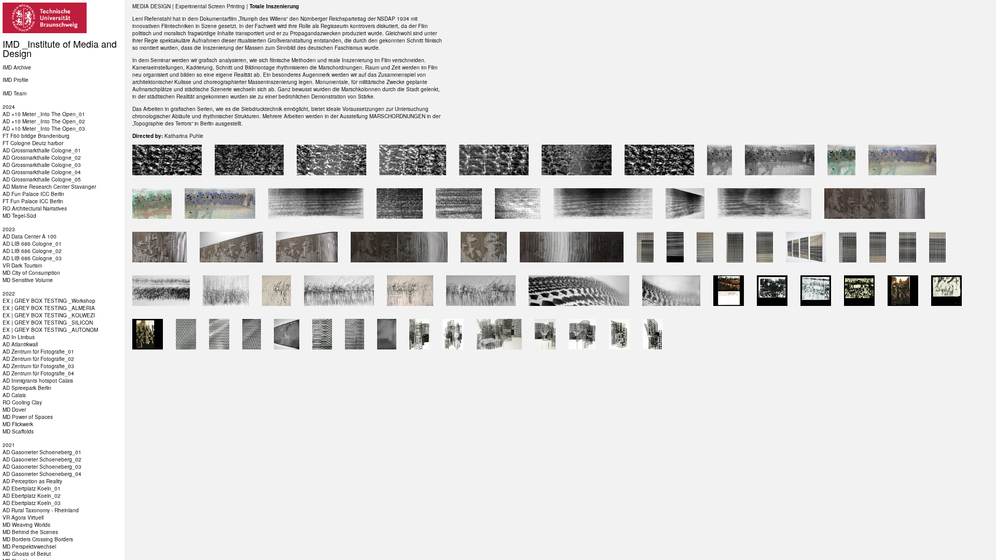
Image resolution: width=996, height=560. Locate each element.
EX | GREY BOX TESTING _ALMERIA (49, 308)
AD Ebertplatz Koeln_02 (32, 495)
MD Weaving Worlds (26, 524)
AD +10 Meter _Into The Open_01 (44, 114)
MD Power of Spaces (28, 417)
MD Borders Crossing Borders (38, 539)
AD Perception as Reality (32, 481)
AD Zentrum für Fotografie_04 (38, 373)
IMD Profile (16, 79)
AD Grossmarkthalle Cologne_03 (42, 165)
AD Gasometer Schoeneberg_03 (42, 466)
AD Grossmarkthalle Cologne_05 (42, 179)
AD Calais (14, 395)
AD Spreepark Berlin (27, 387)
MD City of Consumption (31, 272)
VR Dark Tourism (22, 265)
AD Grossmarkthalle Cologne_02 (42, 157)
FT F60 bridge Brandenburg (36, 135)
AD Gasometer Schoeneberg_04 (42, 474)
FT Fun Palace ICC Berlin (33, 201)
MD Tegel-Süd (19, 215)
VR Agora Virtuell (23, 517)
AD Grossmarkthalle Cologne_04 (42, 172)
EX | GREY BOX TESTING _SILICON (48, 322)
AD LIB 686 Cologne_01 (32, 243)
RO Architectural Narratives (35, 208)
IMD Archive (17, 67)
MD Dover (14, 409)
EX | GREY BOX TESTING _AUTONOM (50, 329)
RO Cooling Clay (22, 402)
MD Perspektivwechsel (29, 546)
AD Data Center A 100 (30, 236)
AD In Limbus (19, 337)
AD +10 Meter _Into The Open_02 (44, 121)
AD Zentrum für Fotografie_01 (38, 351)
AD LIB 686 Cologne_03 (32, 258)
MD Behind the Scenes (30, 532)
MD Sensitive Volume (28, 280)
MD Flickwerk (18, 424)
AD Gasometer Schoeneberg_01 (42, 452)
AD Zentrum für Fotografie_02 (38, 358)
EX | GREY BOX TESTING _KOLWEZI (49, 315)
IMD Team (14, 93)
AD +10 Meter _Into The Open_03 (44, 128)
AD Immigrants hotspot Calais (38, 380)
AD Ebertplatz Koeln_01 (32, 488)
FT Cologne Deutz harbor (33, 143)
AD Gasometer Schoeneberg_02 (42, 459)
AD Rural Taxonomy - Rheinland (41, 510)
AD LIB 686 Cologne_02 (32, 251)
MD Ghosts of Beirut (27, 553)
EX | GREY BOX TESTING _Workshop (49, 300)
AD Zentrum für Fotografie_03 (38, 366)
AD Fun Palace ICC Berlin (33, 194)
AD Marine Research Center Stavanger (49, 186)
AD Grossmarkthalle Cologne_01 (42, 150)
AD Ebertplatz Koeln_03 (32, 503)
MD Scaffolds (18, 431)
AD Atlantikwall (20, 344)
